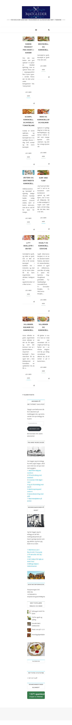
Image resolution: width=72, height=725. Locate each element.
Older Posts (29, 394)
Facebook (36, 661)
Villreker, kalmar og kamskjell (28, 327)
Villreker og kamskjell (43, 327)
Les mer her (29, 94)
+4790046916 (31, 594)
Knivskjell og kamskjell (43, 47)
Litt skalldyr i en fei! (28, 246)
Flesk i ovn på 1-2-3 (38, 629)
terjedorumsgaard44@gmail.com (37, 596)
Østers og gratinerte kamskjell (28, 180)
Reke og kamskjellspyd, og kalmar (44, 119)
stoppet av (37, 696)
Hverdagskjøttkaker (38, 634)
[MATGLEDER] (36, 13)
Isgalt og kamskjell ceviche (43, 246)
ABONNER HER (34, 429)
